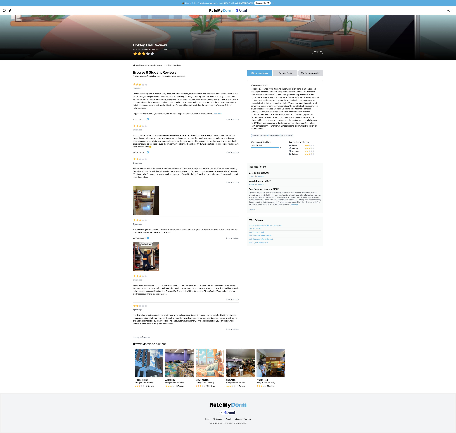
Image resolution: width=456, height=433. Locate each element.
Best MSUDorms (255, 229)
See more (294, 204)
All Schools (217, 419)
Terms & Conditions (216, 423)
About (228, 419)
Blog (207, 419)
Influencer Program (243, 419)
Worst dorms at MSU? (260, 181)
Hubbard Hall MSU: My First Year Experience (265, 225)
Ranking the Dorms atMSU (258, 242)
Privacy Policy (228, 423)
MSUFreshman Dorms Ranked (260, 236)
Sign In (450, 10)
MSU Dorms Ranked (256, 232)
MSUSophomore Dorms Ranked (261, 239)
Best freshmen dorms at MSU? (264, 189)
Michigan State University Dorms (149, 65)
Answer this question (256, 176)
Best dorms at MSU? (259, 173)
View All (252, 210)
